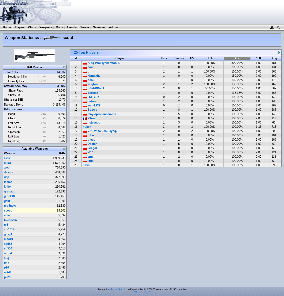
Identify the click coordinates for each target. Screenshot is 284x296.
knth (90, 161)
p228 (7, 277)
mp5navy (10, 205)
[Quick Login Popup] (272, 27)
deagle (8, 172)
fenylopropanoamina (101, 114)
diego (91, 139)
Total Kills (11, 72)
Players (19, 27)
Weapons (45, 27)
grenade (9, 191)
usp (6, 177)
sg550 (8, 248)
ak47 (7, 158)
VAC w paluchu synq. (102, 131)
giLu (90, 135)
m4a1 (7, 163)
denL (91, 80)
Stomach (14, 132)
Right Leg (14, 141)
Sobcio (92, 109)
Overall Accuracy (15, 86)
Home (7, 27)
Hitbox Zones (13, 109)
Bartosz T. (94, 92)
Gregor (92, 148)
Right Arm (14, 127)
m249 (7, 272)
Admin (113, 27)
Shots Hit (14, 95)
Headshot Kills (17, 76)
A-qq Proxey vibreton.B (103, 63)
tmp (6, 263)
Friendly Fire (16, 81)
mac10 (8, 239)
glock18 (9, 196)
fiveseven (10, 220)
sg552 (8, 243)
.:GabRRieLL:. (97, 88)
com (90, 67)
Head (11, 114)
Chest (12, 118)
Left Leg (13, 136)
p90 (6, 267)
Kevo (86, 165)
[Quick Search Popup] (278, 27)
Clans (32, 27)
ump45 (8, 253)
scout (8, 210)
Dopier (92, 143)
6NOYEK (93, 97)
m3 (6, 224)
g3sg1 (8, 234)
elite (7, 215)
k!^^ (90, 152)
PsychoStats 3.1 (119, 289)
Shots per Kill (13, 99)
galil (7, 201)
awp (7, 167)
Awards (72, 27)
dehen (91, 101)
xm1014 (9, 229)
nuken (87, 126)
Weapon (9, 153)
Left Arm (13, 123)
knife (7, 186)
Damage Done (13, 104)
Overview (99, 27)
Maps (59, 27)
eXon (91, 118)
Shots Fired (15, 90)
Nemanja (93, 75)
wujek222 (93, 105)
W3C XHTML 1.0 (142, 291)
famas (8, 182)
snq (90, 156)
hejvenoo (93, 122)
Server (84, 27)
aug (6, 258)
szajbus (92, 84)
